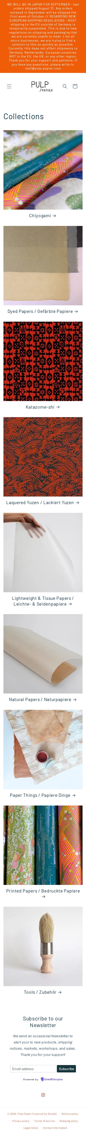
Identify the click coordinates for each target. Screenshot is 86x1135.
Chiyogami (40, 215)
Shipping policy (69, 1121)
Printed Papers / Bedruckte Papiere (43, 890)
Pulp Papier (25, 1113)
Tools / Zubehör (40, 992)
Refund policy (70, 1113)
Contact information (55, 1127)
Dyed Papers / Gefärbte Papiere (40, 311)
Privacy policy (21, 1121)
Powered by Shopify (44, 1113)
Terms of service (44, 1121)
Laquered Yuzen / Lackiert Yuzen (40, 502)
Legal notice (30, 1127)
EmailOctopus (53, 1079)
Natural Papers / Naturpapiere (40, 699)
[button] (9, 86)
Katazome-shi (40, 407)
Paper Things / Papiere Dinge (40, 795)
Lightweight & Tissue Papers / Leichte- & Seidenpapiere (43, 600)
